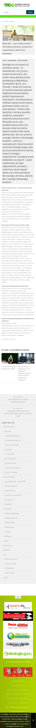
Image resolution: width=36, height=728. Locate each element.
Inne (4, 555)
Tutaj (2, 724)
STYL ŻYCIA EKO (9, 454)
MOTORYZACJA (9, 500)
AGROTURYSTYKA (10, 491)
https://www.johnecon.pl (16, 326)
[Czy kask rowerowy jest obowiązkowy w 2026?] (10, 358)
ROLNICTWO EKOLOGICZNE (13, 495)
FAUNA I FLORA (9, 573)
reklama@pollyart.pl (17, 662)
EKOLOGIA (8, 431)
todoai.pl (27, 707)
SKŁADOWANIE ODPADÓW (12, 440)
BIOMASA (7, 532)
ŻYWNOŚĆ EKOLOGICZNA (12, 468)
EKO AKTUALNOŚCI (9, 427)
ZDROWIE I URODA (10, 463)
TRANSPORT (8, 504)
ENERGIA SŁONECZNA (11, 518)
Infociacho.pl (13, 703)
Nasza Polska (16, 694)
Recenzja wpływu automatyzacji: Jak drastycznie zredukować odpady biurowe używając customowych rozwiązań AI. (24, 373)
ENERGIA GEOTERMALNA (12, 513)
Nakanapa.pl (27, 694)
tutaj (9, 719)
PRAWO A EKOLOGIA (11, 559)
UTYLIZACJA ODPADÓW (12, 445)
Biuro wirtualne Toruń (18, 712)
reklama (5, 577)
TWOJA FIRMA (9, 568)
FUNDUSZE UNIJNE (10, 564)
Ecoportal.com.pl (12, 690)
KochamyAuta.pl (12, 698)
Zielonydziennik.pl (18, 681)
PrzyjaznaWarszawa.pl (18, 685)
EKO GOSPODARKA (9, 477)
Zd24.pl (7, 694)
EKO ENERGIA (7, 509)
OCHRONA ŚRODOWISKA (12, 436)
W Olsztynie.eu (24, 698)
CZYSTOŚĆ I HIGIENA (8, 21)
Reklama (28, 662)
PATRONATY (6, 550)
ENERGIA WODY (9, 527)
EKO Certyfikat (7, 545)
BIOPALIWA (8, 536)
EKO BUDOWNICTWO (11, 486)
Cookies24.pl (23, 703)
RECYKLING (8, 450)
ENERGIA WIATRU (10, 523)
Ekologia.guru (24, 690)
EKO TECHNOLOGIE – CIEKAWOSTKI (15, 481)
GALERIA (5, 541)
